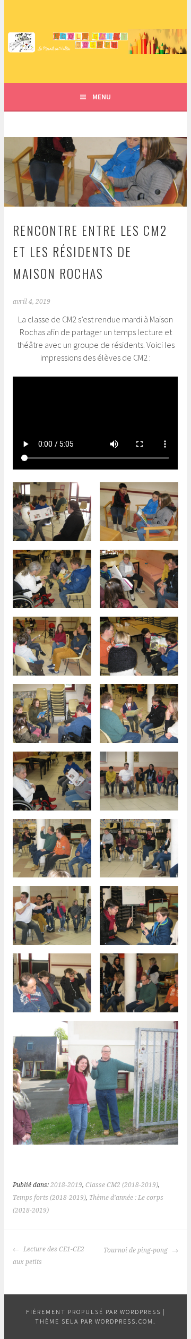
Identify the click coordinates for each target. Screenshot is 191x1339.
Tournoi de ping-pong (136, 1250)
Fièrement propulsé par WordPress (93, 1312)
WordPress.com (124, 1321)
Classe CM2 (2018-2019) (121, 1185)
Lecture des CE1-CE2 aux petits (48, 1256)
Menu (101, 96)
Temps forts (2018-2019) (49, 1197)
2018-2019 (66, 1185)
